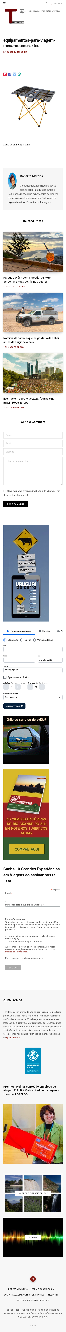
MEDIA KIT (53, 1295)
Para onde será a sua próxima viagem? (24, 904)
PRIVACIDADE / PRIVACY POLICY (33, 1300)
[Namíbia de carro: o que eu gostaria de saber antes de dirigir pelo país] (33, 312)
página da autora (16, 202)
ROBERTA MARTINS (18, 1289)
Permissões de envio (15, 919)
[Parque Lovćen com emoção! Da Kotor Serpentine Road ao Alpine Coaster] (33, 252)
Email (8, 893)
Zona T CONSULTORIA (42, 1289)
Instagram (45, 202)
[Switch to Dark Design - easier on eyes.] (47, 3)
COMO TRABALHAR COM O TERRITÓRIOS (24, 1295)
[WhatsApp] (33, 1279)
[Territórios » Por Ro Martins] (33, 16)
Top (34, 1326)
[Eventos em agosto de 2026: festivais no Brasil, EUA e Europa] (33, 373)
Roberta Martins (17, 52)
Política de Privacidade (16, 951)
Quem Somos (13, 1037)
